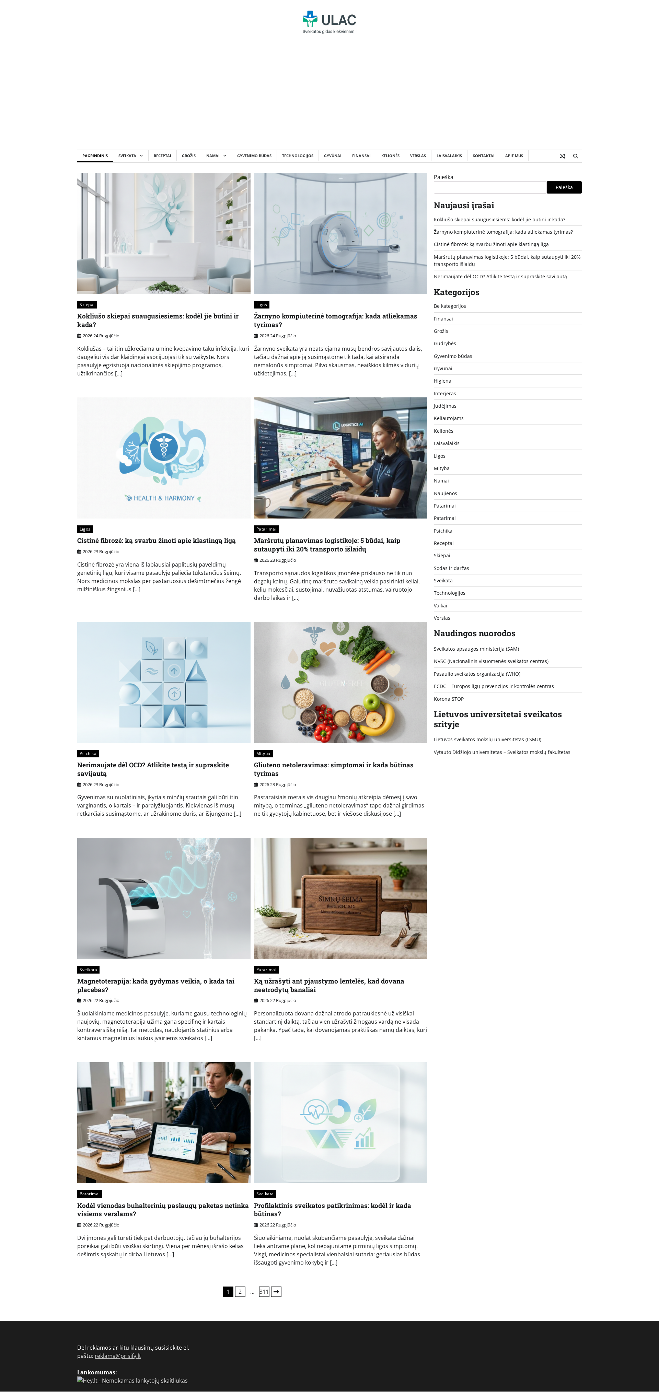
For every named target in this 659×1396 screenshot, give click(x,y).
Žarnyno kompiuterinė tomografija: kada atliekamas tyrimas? (335, 320)
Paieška (443, 177)
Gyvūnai (333, 155)
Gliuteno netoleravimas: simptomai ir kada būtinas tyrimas (334, 769)
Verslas (418, 155)
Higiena (442, 381)
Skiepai (87, 304)
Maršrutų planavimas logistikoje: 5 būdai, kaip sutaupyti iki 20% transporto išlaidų (327, 544)
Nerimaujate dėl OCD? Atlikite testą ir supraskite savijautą (153, 769)
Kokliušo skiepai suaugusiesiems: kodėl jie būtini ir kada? (158, 320)
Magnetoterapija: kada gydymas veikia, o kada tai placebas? (155, 985)
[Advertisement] (329, 98)
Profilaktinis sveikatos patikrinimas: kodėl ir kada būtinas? (332, 1209)
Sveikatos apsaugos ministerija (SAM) (476, 649)
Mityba (263, 753)
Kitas (276, 1292)
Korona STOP (449, 699)
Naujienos (445, 493)
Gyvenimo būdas (254, 155)
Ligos (261, 304)
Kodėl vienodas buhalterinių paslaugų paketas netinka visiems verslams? (163, 1209)
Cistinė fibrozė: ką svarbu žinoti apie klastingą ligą (156, 540)
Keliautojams (449, 418)
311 (264, 1291)
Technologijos (297, 155)
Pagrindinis (95, 155)
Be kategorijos (450, 306)
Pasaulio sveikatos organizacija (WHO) (477, 674)
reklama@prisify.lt (118, 1356)
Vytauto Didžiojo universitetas (468, 752)
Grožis (189, 155)
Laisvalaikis (449, 155)
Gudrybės (445, 343)
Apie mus (514, 155)
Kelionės (390, 155)
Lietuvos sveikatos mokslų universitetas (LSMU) (487, 739)
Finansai (361, 155)
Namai (213, 155)
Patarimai (266, 529)
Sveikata (127, 155)
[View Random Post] (562, 156)
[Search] (575, 156)
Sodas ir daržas (451, 568)
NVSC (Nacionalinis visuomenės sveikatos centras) (491, 661)
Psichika (88, 753)
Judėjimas (445, 406)
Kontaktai (484, 155)
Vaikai (440, 605)
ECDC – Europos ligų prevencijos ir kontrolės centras (494, 686)
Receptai (162, 155)
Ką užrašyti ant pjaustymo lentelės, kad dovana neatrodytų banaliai (329, 985)
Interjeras (445, 393)
